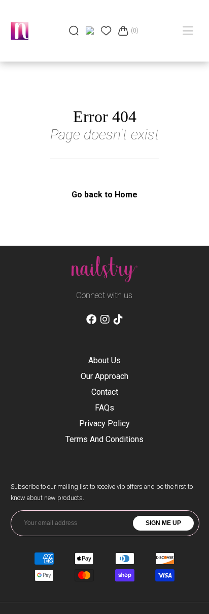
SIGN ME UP (163, 523)
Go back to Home (104, 194)
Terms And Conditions (104, 439)
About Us (104, 360)
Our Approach (104, 376)
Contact (104, 392)
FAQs (104, 408)
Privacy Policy (104, 423)
